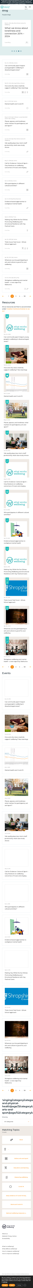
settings (5, 1282)
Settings (19, 1285)
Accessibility (6, 1238)
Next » (30, 296)
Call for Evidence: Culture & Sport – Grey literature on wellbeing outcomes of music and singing (16, 165)
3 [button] (16, 51)
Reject (12, 1285)
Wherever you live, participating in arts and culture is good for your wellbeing (16, 262)
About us (5, 1233)
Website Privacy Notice (9, 1236)
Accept (5, 1285)
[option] (16, 33)
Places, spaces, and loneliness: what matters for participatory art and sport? (16, 123)
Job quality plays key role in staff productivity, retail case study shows (16, 145)
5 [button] (20, 51)
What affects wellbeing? (9, 1249)
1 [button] (12, 51)
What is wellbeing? (8, 1246)
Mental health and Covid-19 (14, 104)
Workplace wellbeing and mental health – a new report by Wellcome (16, 282)
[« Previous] (3, 296)
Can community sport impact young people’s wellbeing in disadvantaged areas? (15, 68)
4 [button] (18, 51)
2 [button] (14, 51)
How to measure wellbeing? (10, 1251)
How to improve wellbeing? (10, 1253)
